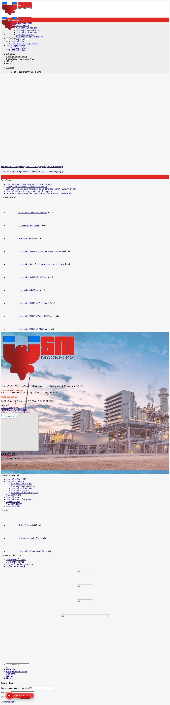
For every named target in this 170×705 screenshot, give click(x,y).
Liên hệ (9, 61)
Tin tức (9, 63)
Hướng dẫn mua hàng (16, 57)
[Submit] (7, 41)
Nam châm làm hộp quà (26, 28)
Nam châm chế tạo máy (26, 32)
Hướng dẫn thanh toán (16, 566)
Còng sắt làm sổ (18, 46)
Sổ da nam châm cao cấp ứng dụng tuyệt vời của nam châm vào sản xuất (38, 193)
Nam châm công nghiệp (21, 23)
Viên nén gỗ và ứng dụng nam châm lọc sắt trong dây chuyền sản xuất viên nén (41, 189)
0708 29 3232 (7, 408)
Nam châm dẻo (17, 41)
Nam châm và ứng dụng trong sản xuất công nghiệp (29, 191)
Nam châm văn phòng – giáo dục (25, 43)
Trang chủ (11, 54)
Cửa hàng (10, 59)
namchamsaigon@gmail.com (14, 410)
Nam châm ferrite (18, 39)
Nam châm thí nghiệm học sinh (29, 37)
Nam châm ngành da (25, 34)
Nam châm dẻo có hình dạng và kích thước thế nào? (29, 184)
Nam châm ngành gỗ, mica (28, 30)
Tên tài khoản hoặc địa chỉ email (16, 688)
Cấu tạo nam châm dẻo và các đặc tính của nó (26, 187)
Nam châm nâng (18, 50)
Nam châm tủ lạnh (19, 48)
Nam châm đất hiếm (20, 26)
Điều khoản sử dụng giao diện (19, 564)
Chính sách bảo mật (15, 562)
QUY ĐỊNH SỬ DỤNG (16, 560)
